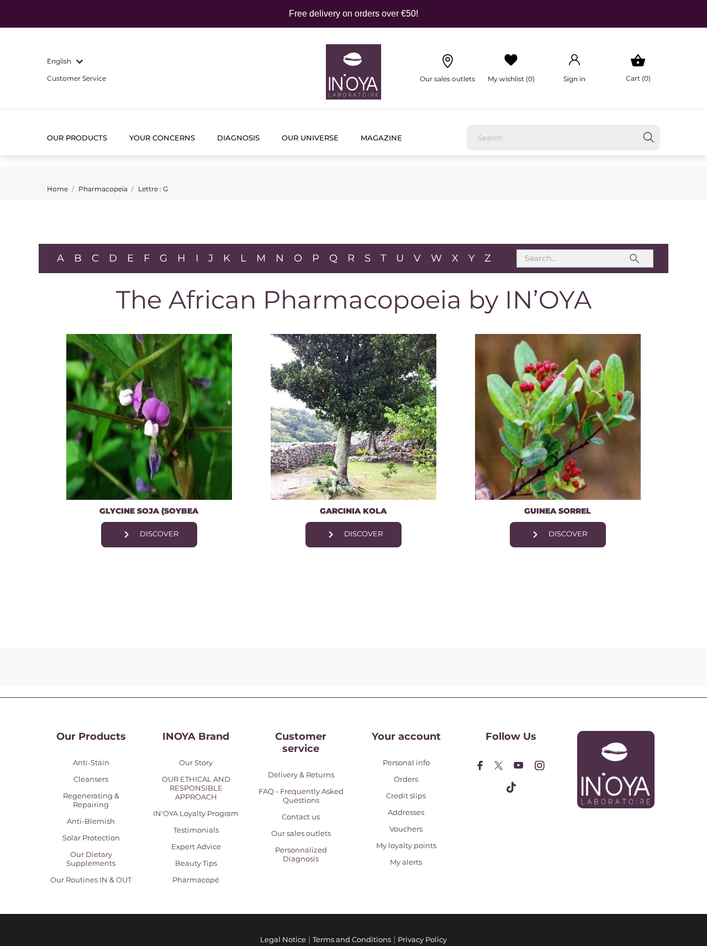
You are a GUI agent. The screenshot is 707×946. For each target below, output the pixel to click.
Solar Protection (91, 837)
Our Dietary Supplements (90, 858)
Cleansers (90, 779)
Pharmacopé (195, 879)
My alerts (406, 862)
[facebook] (480, 765)
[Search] (648, 137)
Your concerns (162, 137)
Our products (77, 137)
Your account (406, 736)
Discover (149, 534)
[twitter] (498, 765)
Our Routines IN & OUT (90, 879)
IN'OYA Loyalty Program (196, 813)
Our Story (196, 762)
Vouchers (406, 828)
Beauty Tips (196, 863)
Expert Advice (196, 846)
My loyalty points (406, 845)
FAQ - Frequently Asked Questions (301, 795)
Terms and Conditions (352, 939)
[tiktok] (511, 787)
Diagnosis (238, 137)
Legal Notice (283, 939)
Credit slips (406, 795)
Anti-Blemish (91, 821)
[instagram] (540, 765)
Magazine (381, 137)
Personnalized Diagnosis (301, 854)
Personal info (406, 762)
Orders (406, 779)
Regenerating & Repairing (91, 800)
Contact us (301, 816)
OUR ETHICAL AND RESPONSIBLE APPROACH (196, 788)
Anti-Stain (91, 762)
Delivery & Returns (301, 774)
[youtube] (519, 765)
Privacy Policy (422, 939)
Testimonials (196, 829)
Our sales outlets (301, 833)
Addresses (406, 812)
